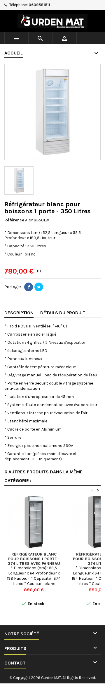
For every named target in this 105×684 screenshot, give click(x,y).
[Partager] (28, 287)
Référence (14, 220)
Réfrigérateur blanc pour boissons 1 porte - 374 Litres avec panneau (34, 559)
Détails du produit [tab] (62, 312)
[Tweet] (38, 287)
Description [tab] (19, 312)
